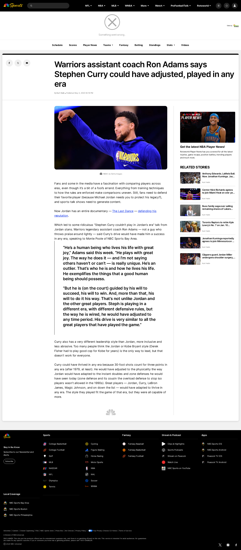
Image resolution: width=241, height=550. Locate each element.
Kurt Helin (61, 93)
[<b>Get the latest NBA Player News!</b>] (207, 127)
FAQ (36, 531)
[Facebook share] (9, 63)
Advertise (7, 531)
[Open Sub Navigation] (91, 5)
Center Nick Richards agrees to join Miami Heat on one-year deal (218, 191)
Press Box (59, 531)
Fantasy (123, 45)
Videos (185, 45)
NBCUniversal (18, 535)
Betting (139, 45)
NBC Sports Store (47, 531)
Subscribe (9, 461)
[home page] (13, 5)
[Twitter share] (18, 63)
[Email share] (26, 63)
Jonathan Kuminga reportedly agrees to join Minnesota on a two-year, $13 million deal (218, 240)
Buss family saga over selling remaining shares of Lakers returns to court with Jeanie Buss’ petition (217, 207)
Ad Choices (69, 531)
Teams (107, 45)
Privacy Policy (81, 531)
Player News (90, 45)
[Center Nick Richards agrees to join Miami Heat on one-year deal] (190, 194)
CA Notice (113, 531)
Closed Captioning (27, 531)
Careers (15, 531)
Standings (154, 45)
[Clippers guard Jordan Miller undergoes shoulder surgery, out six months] (190, 259)
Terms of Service (125, 531)
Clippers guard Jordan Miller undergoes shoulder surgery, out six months (218, 256)
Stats (170, 45)
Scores (73, 45)
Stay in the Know (12, 447)
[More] (219, 6)
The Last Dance (122, 211)
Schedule (57, 45)
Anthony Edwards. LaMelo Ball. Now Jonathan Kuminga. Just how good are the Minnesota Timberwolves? (218, 175)
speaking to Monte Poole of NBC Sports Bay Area (103, 238)
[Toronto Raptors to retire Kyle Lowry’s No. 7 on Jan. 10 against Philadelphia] (190, 226)
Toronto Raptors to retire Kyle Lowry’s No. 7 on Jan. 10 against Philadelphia (218, 224)
